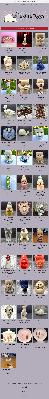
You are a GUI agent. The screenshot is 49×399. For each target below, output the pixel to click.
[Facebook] (22, 387)
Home (8, 383)
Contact (36, 4)
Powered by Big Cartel (24, 395)
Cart (41, 4)
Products (9, 4)
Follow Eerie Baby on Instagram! (23, 4)
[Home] (24, 16)
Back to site (24, 391)
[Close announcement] (46, 1)
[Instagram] (26, 387)
